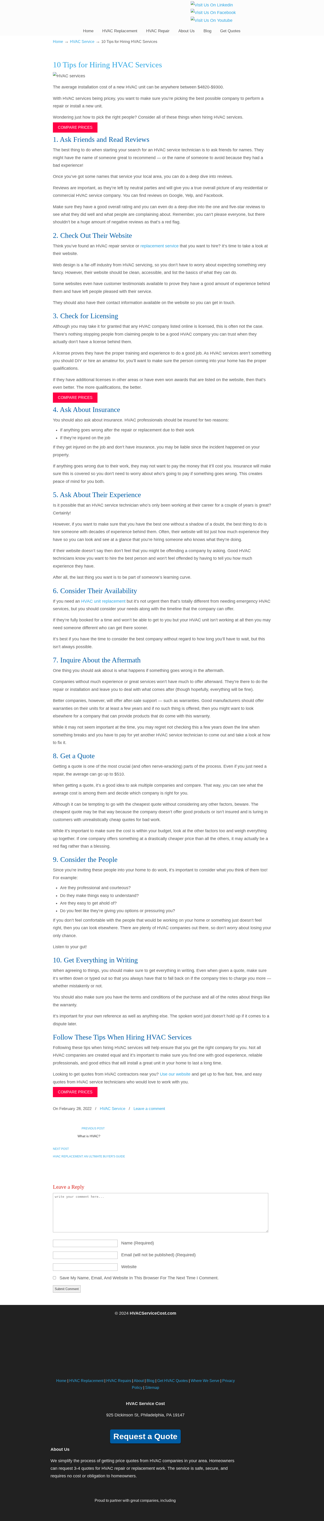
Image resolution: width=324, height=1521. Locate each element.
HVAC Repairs (118, 1380)
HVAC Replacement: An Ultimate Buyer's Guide (89, 1156)
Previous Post (92, 1128)
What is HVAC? (89, 1136)
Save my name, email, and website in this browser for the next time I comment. (139, 1278)
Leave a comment (149, 1108)
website (129, 1266)
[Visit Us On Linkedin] (211, 5)
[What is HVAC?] (63, 1138)
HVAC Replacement (86, 1380)
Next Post (61, 1149)
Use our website (175, 1074)
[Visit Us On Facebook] (213, 12)
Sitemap (152, 1387)
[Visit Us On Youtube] (211, 20)
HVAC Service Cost (84, 12)
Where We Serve (205, 1380)
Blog (150, 1380)
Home (58, 41)
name (137, 1243)
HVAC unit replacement (103, 601)
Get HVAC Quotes (172, 1380)
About (139, 1380)
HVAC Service (82, 41)
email (158, 1255)
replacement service (159, 246)
